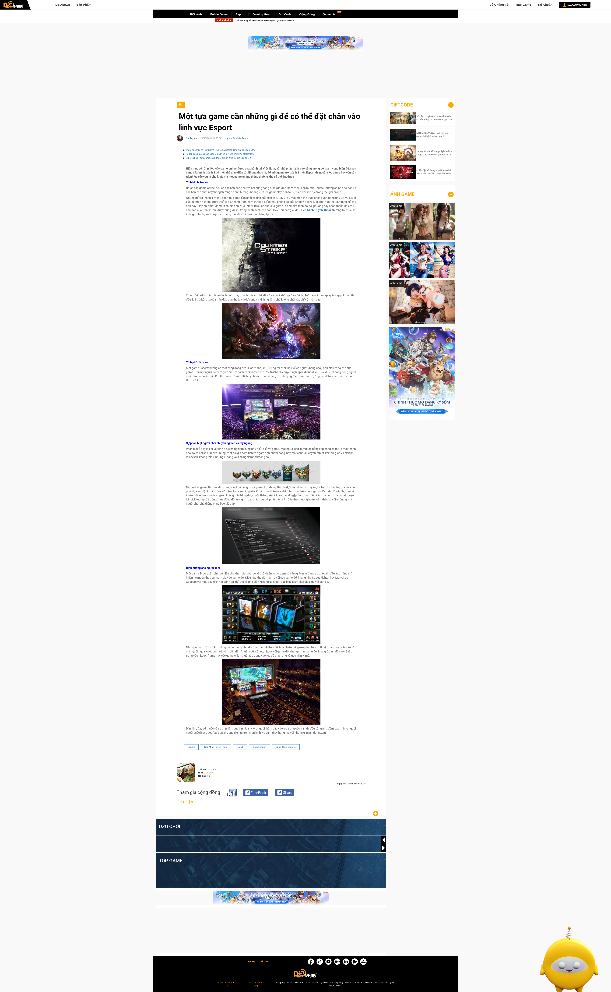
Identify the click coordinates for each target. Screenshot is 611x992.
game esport (259, 747)
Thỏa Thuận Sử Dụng (255, 984)
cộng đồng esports (286, 747)
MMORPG (213, 769)
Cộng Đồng (307, 14)
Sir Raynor (191, 138)
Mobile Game (219, 14)
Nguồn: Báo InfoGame (236, 138)
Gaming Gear (261, 14)
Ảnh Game (402, 194)
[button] (383, 848)
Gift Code (284, 14)
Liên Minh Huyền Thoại (215, 747)
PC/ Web (196, 14)
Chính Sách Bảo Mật (226, 984)
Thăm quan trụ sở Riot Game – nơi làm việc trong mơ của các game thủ (220, 150)
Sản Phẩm (83, 4)
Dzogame (208, 772)
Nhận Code (434, 118)
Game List (330, 14)
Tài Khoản (544, 4)
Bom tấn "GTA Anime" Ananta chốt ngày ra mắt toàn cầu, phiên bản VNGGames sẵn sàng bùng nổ (326, 20)
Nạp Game (523, 4)
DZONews (62, 4)
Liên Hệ (251, 961)
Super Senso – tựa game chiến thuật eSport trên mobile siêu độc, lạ (218, 158)
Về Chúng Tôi (499, 4)
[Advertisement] (305, 76)
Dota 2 (240, 747)
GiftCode (401, 105)
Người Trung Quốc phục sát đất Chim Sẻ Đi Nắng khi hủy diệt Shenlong (220, 154)
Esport (240, 14)
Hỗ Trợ (264, 961)
